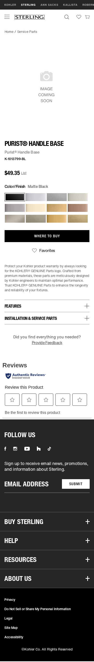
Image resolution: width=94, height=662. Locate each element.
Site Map (10, 627)
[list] (47, 476)
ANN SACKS (49, 5)
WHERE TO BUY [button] (47, 236)
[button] (7, 17)
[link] (87, 16)
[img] (29, 17)
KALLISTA (70, 5)
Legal (8, 618)
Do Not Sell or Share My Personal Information (37, 608)
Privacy (9, 599)
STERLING (28, 5)
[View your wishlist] (78, 17)
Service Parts (27, 31)
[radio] (14, 197)
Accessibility (13, 636)
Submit (75, 484)
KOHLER (10, 5)
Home (9, 31)
